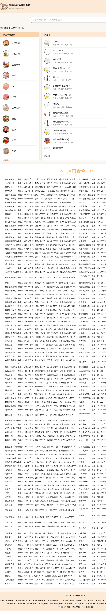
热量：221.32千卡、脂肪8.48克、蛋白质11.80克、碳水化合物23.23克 (40, 210)
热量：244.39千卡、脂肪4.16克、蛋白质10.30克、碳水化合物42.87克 (40, 432)
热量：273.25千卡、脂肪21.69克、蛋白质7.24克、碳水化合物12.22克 (40, 428)
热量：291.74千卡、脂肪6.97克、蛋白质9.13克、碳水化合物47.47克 (39, 329)
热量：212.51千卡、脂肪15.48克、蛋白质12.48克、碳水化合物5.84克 (40, 470)
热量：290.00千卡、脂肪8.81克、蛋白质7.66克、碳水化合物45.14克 (39, 233)
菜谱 (2, 600)
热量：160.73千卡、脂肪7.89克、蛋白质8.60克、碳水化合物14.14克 (39, 510)
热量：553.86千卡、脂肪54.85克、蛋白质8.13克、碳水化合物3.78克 (40, 191)
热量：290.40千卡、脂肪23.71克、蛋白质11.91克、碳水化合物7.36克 (40, 481)
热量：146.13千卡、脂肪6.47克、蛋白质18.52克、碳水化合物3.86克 (39, 497)
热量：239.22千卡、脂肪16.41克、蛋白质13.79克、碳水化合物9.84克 (40, 541)
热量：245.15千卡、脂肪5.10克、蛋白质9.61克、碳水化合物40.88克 (39, 321)
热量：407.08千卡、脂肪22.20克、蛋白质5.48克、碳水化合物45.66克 (40, 253)
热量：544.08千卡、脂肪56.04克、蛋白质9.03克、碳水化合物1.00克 (40, 485)
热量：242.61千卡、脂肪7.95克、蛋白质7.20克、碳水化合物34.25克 (39, 290)
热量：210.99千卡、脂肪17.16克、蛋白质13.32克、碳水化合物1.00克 (40, 549)
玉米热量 (21, 603)
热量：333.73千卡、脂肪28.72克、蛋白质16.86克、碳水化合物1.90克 (40, 522)
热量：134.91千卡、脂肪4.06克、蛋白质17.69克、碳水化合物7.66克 (39, 517)
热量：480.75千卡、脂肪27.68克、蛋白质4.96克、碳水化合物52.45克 (40, 379)
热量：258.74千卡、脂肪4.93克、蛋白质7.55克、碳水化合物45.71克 (39, 420)
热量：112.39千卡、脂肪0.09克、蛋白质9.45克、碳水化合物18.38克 (40, 390)
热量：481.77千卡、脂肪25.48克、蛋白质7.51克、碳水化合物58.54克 (40, 179)
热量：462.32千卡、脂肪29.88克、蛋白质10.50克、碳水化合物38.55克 (40, 441)
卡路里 (79, 600)
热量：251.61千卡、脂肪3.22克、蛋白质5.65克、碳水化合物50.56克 (40, 450)
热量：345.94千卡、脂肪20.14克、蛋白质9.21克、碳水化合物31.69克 (40, 287)
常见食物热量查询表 (37, 600)
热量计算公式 (53, 600)
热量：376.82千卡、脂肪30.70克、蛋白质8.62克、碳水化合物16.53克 (40, 222)
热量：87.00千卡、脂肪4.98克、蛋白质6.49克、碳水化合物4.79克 (39, 564)
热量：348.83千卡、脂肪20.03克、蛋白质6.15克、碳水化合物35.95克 (40, 268)
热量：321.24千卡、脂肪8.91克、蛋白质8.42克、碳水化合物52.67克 (39, 462)
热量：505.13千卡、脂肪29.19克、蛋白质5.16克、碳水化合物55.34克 (40, 454)
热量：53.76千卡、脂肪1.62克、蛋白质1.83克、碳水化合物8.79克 (38, 394)
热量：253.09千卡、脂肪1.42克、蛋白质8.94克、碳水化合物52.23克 (40, 356)
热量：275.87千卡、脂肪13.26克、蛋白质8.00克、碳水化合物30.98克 (40, 260)
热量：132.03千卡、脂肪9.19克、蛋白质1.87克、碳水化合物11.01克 (39, 415)
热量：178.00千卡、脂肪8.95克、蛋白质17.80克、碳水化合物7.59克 (39, 545)
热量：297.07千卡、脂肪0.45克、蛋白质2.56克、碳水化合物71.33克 (39, 458)
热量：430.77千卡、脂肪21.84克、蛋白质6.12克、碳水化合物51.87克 (40, 206)
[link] (9, 28)
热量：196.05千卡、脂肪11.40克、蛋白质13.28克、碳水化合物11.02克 (40, 501)
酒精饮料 (20, 28)
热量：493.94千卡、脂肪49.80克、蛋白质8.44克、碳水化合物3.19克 (40, 489)
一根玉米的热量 (56, 603)
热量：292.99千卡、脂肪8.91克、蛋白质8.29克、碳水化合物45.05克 (40, 409)
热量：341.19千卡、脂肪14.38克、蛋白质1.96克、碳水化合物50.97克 (40, 348)
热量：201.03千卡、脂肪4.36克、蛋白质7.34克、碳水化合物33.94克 (40, 341)
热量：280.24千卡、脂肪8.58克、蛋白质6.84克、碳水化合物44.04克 (40, 337)
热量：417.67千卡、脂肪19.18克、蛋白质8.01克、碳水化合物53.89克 (40, 264)
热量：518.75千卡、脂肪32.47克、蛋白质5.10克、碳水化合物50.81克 (40, 424)
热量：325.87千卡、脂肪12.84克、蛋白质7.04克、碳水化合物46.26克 (40, 333)
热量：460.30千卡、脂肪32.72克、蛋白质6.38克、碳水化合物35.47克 (40, 294)
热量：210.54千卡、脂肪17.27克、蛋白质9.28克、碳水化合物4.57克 (39, 583)
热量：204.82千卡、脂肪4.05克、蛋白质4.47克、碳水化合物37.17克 (39, 237)
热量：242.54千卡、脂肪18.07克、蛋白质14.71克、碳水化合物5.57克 (40, 568)
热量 (72, 600)
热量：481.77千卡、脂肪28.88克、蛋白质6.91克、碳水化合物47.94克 (40, 447)
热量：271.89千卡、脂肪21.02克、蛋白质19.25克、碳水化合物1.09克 (40, 560)
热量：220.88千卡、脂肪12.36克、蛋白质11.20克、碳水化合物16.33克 (40, 552)
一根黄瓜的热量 (63, 606)
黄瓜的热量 (79, 603)
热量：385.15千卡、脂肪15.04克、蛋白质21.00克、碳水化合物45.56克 (40, 361)
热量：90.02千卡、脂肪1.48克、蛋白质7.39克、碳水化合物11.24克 (39, 556)
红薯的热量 (90, 603)
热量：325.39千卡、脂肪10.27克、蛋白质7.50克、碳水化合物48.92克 (40, 183)
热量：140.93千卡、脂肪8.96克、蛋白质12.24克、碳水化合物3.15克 (39, 493)
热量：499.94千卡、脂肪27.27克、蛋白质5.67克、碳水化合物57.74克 (40, 371)
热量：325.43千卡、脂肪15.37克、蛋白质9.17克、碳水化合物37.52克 (40, 367)
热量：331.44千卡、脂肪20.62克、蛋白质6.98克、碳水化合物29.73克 (40, 325)
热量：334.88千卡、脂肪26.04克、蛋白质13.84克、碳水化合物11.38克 (40, 527)
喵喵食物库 (9, 28)
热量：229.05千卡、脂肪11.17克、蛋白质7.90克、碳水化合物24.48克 (40, 345)
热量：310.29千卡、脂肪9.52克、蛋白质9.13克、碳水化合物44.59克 (40, 249)
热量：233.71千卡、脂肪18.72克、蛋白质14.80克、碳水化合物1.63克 (40, 537)
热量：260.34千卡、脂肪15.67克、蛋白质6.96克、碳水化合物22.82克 (40, 272)
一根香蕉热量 (87, 606)
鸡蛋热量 (68, 603)
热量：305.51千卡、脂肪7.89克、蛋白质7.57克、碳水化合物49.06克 (39, 245)
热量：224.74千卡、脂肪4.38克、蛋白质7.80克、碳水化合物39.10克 (39, 382)
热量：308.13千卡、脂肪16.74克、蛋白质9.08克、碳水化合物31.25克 (40, 256)
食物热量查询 (21, 600)
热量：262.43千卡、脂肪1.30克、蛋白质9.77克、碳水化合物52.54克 (40, 306)
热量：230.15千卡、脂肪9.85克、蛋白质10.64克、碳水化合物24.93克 (40, 466)
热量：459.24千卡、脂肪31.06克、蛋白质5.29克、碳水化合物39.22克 (40, 386)
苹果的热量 (43, 603)
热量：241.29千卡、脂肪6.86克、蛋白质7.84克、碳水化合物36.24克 (39, 310)
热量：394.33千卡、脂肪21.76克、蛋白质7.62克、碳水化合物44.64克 (40, 187)
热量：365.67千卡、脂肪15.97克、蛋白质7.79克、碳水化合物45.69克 (40, 241)
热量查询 (9, 600)
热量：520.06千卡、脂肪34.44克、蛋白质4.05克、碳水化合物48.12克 (40, 229)
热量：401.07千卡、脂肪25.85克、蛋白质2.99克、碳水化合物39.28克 (40, 474)
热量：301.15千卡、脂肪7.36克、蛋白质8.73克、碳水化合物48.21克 (39, 198)
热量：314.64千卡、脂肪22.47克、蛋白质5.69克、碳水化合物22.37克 (40, 226)
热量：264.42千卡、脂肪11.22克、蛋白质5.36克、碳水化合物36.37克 (40, 202)
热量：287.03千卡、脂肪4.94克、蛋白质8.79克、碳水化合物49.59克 (40, 277)
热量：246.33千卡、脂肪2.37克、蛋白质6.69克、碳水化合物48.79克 (40, 283)
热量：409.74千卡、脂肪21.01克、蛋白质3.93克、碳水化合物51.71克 (40, 302)
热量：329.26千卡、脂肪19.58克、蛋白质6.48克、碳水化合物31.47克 (40, 314)
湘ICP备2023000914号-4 (75, 595)
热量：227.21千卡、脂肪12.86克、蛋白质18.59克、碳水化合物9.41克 (40, 572)
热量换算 (64, 600)
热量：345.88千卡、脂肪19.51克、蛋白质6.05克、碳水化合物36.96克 (40, 318)
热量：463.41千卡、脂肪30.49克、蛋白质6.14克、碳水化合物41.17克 (40, 436)
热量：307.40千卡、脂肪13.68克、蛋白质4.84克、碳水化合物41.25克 (40, 218)
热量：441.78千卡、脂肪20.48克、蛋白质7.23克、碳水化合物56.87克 (40, 402)
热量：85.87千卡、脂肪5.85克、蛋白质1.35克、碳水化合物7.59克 (38, 576)
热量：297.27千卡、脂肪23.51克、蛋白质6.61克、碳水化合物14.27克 (40, 298)
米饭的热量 (31, 603)
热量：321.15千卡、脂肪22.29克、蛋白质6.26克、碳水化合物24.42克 (40, 195)
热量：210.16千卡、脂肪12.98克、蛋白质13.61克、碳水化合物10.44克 (40, 505)
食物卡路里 (99, 600)
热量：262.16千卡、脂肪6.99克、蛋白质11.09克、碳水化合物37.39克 (40, 406)
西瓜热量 (76, 606)
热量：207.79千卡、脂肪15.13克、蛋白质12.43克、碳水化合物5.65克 (40, 580)
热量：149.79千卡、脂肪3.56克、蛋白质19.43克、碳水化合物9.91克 (40, 478)
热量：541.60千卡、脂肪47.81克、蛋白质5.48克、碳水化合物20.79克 (40, 214)
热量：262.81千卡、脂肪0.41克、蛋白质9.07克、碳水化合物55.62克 (40, 352)
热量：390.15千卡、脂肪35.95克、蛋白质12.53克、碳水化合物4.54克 (40, 533)
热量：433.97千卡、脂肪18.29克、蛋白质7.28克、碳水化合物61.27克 (40, 375)
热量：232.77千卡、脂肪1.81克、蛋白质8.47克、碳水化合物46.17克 (39, 398)
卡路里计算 (88, 600)
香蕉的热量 (10, 603)
